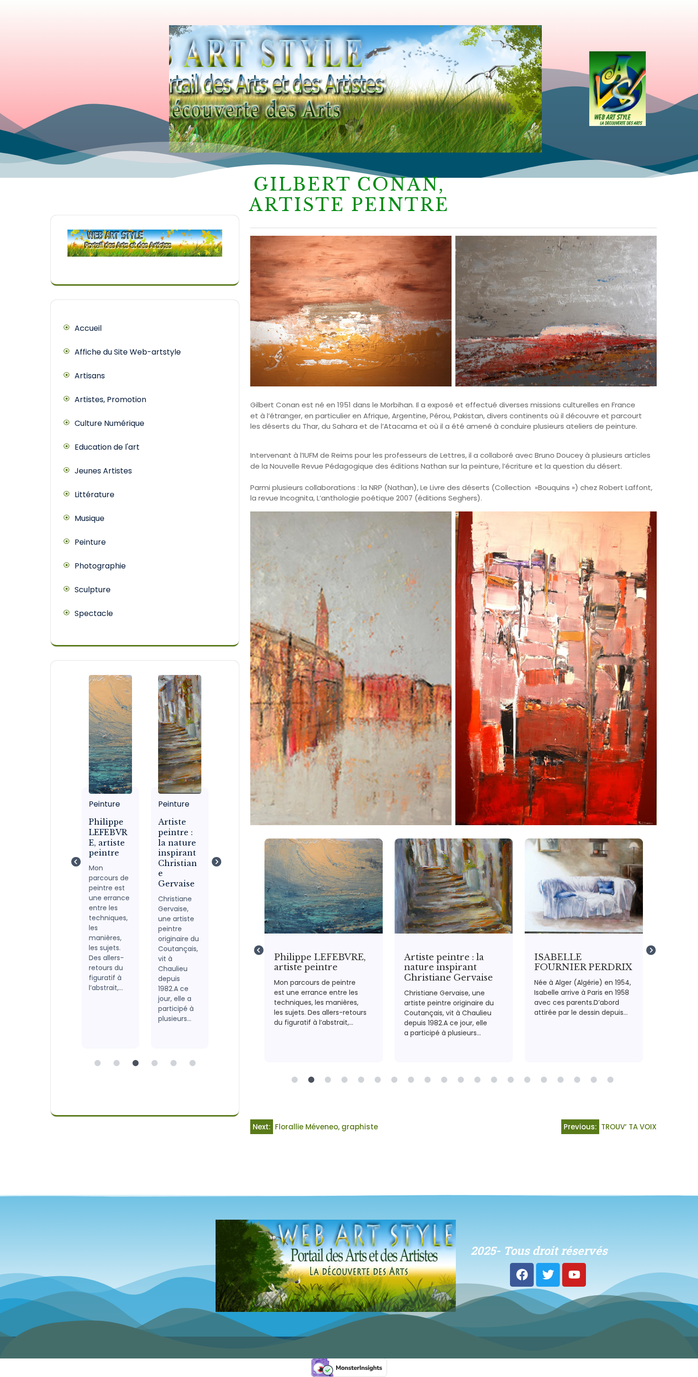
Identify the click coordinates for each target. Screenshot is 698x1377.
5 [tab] (175, 1068)
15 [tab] (527, 1080)
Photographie (100, 565)
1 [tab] (99, 1068)
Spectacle (94, 613)
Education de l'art (107, 447)
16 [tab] (543, 1080)
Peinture (90, 542)
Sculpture (93, 589)
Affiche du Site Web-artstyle (128, 352)
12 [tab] (477, 1080)
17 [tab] (560, 1080)
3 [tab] (137, 1068)
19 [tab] (593, 1080)
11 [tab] (460, 1080)
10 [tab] (444, 1080)
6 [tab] (194, 1068)
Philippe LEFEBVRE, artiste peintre (99, 733)
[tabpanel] (99, 861)
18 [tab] (577, 1080)
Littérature (94, 494)
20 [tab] (610, 1080)
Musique (89, 518)
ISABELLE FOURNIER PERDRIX (583, 885)
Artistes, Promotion (110, 399)
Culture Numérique (109, 423)
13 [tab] (494, 1080)
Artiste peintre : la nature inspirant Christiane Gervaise (168, 733)
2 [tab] (118, 1068)
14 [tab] (510, 1080)
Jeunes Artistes (103, 470)
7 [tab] (394, 1080)
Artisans (90, 375)
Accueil (88, 328)
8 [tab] (410, 1080)
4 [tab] (156, 1068)
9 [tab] (427, 1080)
